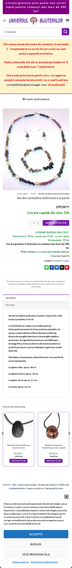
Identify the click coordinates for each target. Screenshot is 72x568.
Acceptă (35, 534)
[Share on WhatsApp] (46, 267)
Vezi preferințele (36, 554)
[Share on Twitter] (56, 267)
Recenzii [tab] (10, 305)
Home (33, 194)
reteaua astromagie (27, 484)
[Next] (69, 441)
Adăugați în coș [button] (18, 461)
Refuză (36, 544)
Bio (14, 484)
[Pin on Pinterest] (67, 267)
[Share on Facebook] (51, 267)
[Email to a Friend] (62, 267)
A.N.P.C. (7, 484)
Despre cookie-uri (35, 488)
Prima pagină (22, 194)
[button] (66, 497)
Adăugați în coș (56, 222)
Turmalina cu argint (61, 261)
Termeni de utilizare (47, 484)
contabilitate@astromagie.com (27, 84)
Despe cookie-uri (20, 562)
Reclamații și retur (55, 488)
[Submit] (65, 31)
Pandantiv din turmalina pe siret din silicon (18, 446)
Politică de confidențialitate (44, 562)
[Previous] (3, 441)
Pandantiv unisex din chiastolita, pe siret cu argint (53, 446)
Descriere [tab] (11, 298)
